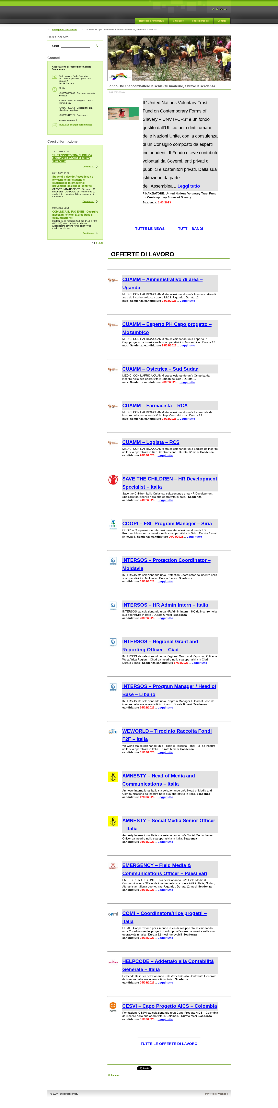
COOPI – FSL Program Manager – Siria (167, 523)
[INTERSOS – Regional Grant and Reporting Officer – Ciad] (113, 646)
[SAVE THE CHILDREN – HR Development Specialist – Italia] (113, 483)
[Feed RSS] (225, 9)
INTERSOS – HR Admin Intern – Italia (165, 605)
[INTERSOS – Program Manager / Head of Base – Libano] (113, 691)
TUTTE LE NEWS (150, 229)
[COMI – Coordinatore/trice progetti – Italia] (113, 918)
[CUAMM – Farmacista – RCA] (113, 410)
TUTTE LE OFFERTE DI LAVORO (169, 1044)
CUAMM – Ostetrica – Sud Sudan (160, 369)
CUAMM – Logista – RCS (150, 442)
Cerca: (55, 46)
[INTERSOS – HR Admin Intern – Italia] (113, 609)
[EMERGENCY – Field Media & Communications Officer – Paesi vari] (113, 870)
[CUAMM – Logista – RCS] (113, 447)
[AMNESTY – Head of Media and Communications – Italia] (113, 780)
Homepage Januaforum (151, 21)
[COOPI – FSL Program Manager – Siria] (113, 528)
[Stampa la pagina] (221, 9)
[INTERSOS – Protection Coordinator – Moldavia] (113, 565)
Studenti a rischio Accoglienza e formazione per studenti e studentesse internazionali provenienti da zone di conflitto (72, 181)
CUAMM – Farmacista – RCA (155, 405)
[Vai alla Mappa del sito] (217, 9)
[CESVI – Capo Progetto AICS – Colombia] (113, 1011)
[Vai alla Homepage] (213, 9)
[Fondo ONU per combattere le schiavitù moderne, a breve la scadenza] (123, 118)
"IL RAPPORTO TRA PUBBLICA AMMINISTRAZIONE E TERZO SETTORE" (72, 158)
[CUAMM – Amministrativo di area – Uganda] (113, 284)
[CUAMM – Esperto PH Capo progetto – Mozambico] (113, 329)
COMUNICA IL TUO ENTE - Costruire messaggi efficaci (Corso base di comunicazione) (75, 214)
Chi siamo (178, 21)
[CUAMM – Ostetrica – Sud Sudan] (113, 374)
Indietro (115, 1075)
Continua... (88, 166)
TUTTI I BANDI (190, 229)
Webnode (223, 1094)
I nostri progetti (200, 21)
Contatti (222, 21)
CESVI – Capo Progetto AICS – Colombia (169, 1006)
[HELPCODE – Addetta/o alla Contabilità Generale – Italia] (113, 966)
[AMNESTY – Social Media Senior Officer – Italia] (113, 825)
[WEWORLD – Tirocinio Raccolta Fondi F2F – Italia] (113, 736)
